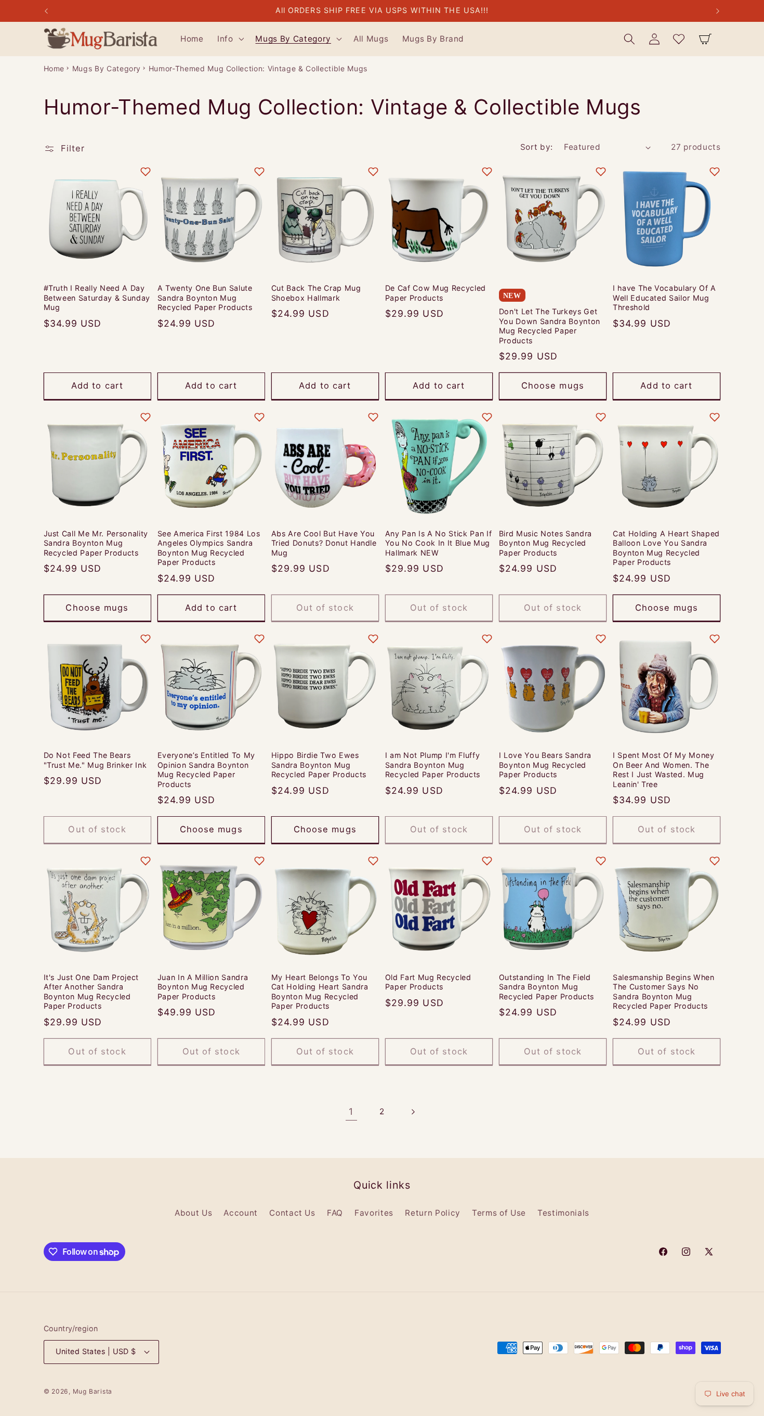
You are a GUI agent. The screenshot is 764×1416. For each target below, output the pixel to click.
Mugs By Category (106, 68)
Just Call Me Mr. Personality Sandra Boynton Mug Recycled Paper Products (96, 543)
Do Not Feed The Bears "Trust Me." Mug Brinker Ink (95, 760)
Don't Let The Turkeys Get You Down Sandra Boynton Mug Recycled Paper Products (549, 326)
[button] (229, 39)
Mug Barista (92, 1391)
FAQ (335, 1213)
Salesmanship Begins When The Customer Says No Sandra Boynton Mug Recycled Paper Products (664, 992)
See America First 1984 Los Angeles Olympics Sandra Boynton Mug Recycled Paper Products (208, 548)
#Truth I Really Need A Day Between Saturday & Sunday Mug (97, 298)
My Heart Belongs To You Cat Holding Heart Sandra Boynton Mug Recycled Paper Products (319, 992)
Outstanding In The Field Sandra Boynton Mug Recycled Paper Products (546, 987)
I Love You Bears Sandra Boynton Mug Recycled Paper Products (545, 765)
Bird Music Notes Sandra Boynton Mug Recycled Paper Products (545, 543)
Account (240, 1213)
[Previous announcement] (46, 11)
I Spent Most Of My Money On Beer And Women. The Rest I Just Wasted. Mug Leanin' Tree (664, 770)
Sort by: (536, 147)
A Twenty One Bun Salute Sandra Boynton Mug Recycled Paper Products (205, 298)
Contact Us (292, 1213)
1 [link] (351, 1111)
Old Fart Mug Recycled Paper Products (428, 982)
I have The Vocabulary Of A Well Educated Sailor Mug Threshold (664, 298)
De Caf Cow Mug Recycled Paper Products (435, 293)
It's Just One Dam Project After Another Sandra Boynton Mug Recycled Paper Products (91, 992)
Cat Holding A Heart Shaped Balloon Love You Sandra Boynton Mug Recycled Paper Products (666, 548)
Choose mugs (552, 385)
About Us (193, 1213)
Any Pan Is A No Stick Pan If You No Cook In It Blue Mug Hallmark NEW (438, 543)
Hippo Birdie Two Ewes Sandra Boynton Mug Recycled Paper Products (318, 765)
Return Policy (432, 1213)
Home (54, 68)
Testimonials (563, 1213)
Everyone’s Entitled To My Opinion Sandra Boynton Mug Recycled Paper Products (206, 770)
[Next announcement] (717, 11)
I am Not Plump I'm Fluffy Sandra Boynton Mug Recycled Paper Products (432, 765)
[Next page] (412, 1111)
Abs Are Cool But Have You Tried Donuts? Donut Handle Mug (324, 543)
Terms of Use (499, 1213)
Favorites (373, 1213)
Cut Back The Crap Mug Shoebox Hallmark (316, 293)
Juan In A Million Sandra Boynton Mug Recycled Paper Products (202, 987)
